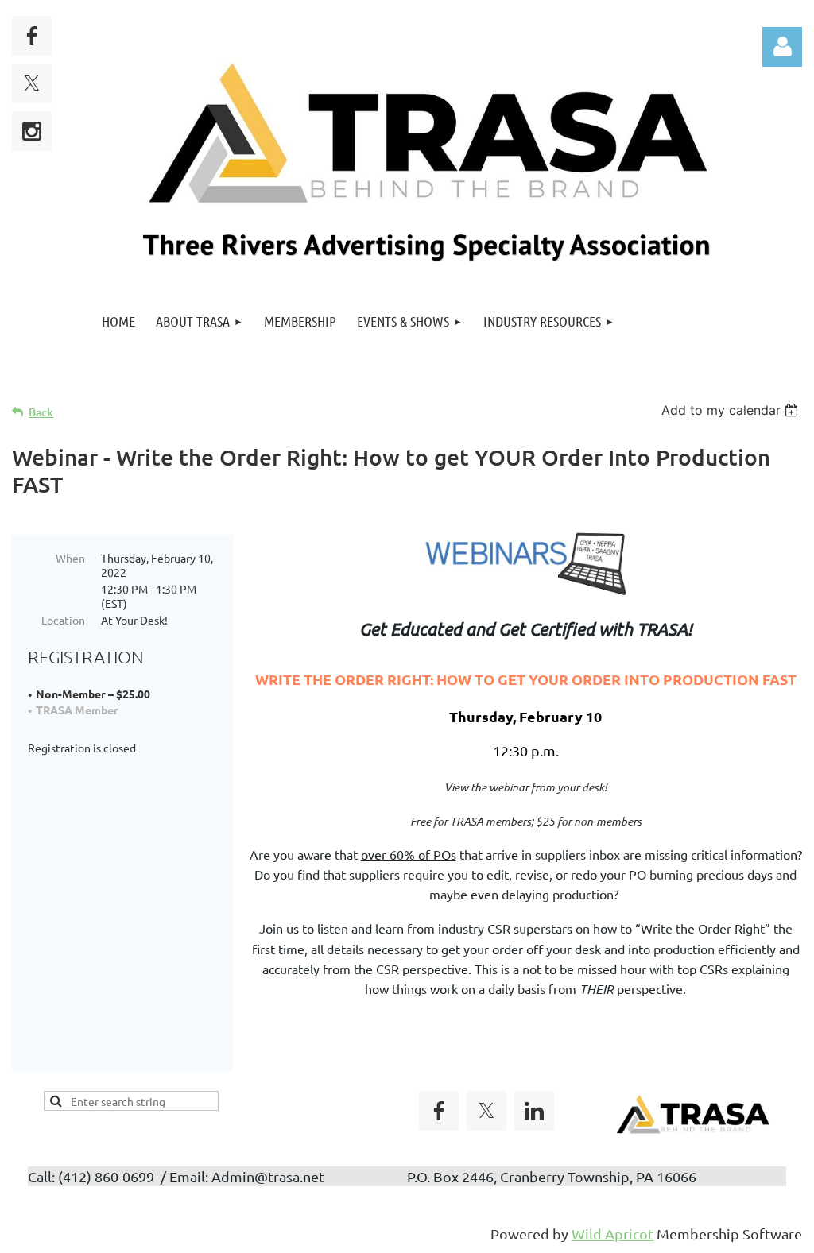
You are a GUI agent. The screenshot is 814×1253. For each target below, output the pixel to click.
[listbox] (731, 410)
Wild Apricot (612, 1233)
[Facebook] (32, 36)
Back (41, 412)
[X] (32, 83)
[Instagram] (32, 131)
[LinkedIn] (534, 1111)
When (70, 558)
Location (63, 620)
